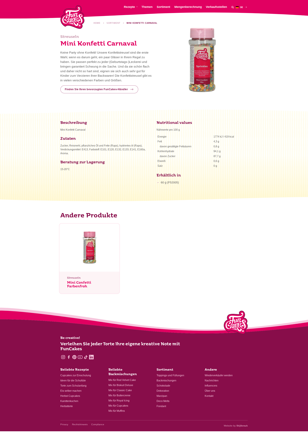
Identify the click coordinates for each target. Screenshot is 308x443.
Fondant (161, 406)
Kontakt (209, 396)
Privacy (64, 424)
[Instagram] (63, 357)
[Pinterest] (74, 357)
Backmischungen (166, 380)
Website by (236, 425)
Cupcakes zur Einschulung (75, 375)
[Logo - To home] (236, 323)
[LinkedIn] (91, 357)
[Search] (233, 7)
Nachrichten (211, 380)
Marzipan (162, 396)
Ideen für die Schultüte (73, 380)
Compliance (97, 424)
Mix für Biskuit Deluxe (120, 385)
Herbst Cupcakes (70, 396)
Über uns (210, 390)
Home (97, 23)
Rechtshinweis (80, 424)
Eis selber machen (70, 390)
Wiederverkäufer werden (219, 375)
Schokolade (163, 385)
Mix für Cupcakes (118, 405)
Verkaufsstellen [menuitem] (216, 7)
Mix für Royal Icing (118, 400)
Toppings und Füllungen (170, 375)
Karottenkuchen (69, 401)
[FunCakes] (72, 17)
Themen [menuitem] (147, 7)
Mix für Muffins (116, 410)
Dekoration (163, 390)
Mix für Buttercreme (119, 395)
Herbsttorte (66, 406)
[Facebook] (69, 357)
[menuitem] (242, 7)
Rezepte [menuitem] (129, 7)
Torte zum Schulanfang (73, 385)
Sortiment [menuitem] (163, 7)
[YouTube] (80, 357)
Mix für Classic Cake (120, 390)
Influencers (211, 385)
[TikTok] (86, 357)
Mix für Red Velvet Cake (122, 380)
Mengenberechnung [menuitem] (188, 7)
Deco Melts (163, 401)
